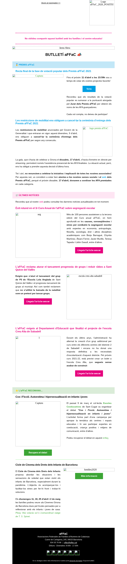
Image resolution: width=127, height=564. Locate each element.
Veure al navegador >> (50, 3)
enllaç (105, 438)
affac (66, 543)
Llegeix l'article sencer (89, 250)
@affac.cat (72, 543)
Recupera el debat (38, 452)
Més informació (89, 476)
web (104, 177)
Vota (89, 89)
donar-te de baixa (76, 561)
